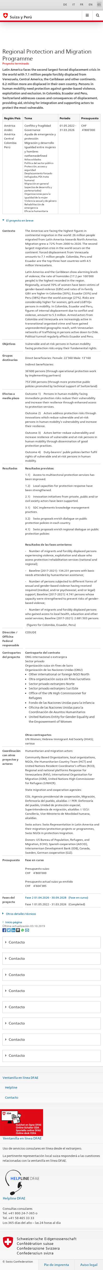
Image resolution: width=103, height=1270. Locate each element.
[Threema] (18, 930)
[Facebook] (4, 930)
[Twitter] (9, 930)
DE (65, 4)
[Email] (27, 930)
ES (99, 4)
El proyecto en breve (20, 220)
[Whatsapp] (23, 930)
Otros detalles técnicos (20, 914)
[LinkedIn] (13, 930)
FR (81, 4)
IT (73, 4)
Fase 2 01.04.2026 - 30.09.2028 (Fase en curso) (56, 897)
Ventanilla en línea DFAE (20, 1077)
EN (90, 4)
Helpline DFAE (14, 1198)
